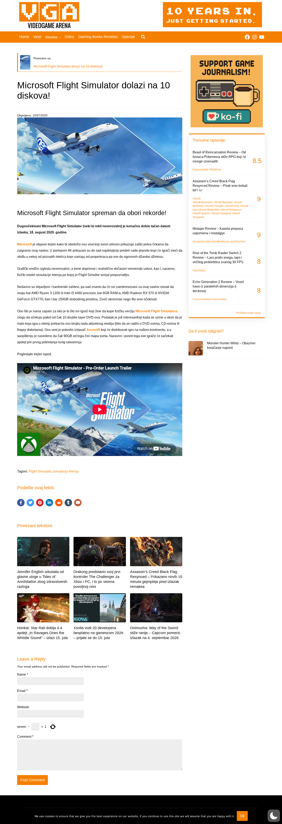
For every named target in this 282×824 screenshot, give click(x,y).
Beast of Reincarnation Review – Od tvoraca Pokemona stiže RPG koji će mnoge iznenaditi (219, 156)
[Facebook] (247, 37)
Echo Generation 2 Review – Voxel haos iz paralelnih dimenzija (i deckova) (218, 286)
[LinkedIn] (49, 502)
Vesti (37, 37)
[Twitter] (30, 502)
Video (69, 37)
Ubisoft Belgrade (223, 202)
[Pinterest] (40, 502)
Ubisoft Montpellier (208, 209)
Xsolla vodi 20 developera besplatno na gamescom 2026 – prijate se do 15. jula (98, 633)
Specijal (128, 37)
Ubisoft (196, 198)
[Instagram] (254, 37)
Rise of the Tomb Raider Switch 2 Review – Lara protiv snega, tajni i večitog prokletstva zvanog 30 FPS (218, 257)
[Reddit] (59, 502)
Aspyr (196, 270)
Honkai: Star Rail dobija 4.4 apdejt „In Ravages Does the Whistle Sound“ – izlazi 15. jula (42, 633)
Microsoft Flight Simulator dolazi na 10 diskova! (67, 66)
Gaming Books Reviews (98, 37)
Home (24, 37)
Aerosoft (93, 329)
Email (22, 691)
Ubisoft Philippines (231, 209)
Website (23, 707)
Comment (25, 736)
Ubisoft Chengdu (214, 206)
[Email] (78, 502)
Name (22, 674)
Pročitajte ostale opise (248, 312)
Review (51, 37)
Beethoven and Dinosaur (231, 241)
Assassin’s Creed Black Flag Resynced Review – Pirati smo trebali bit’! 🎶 (220, 185)
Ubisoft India (232, 206)
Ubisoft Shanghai (221, 213)
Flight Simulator (39, 471)
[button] (274, 816)
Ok (242, 816)
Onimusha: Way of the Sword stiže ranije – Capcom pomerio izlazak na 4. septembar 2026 (155, 633)
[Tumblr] (68, 502)
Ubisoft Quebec (201, 213)
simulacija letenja (66, 471)
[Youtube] (261, 37)
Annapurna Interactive (205, 241)
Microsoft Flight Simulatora (156, 311)
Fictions (197, 169)
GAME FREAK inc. (211, 169)
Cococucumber (201, 299)
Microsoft (24, 244)
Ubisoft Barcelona (203, 202)
